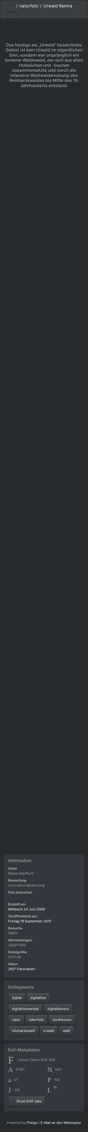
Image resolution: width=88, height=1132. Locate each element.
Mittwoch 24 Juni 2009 (26, 909)
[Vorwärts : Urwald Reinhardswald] (59, 26)
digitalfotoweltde (25, 1009)
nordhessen (62, 1019)
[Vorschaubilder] (44, 26)
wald (66, 1031)
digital (17, 998)
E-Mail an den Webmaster (61, 1123)
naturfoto (28, 6)
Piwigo (32, 1123)
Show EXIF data (28, 1101)
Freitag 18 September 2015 (29, 921)
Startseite (12, 6)
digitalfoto (38, 998)
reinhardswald (23, 1031)
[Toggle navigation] (11, 15)
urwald (48, 1031)
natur (16, 1019)
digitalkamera (58, 1009)
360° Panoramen (21, 969)
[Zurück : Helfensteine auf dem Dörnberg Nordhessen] (29, 26)
